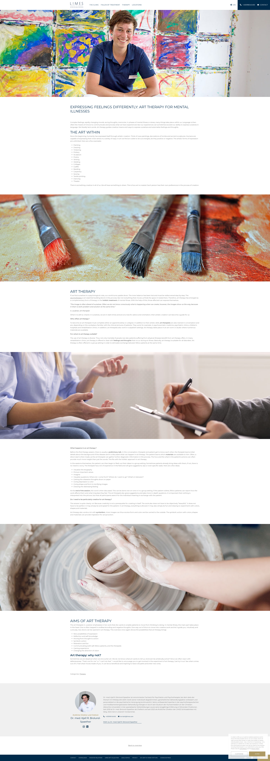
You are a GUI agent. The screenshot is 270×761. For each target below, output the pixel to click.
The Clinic (94, 5)
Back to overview (135, 745)
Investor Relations (95, 757)
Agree (257, 754)
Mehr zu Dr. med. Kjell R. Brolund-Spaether (120, 722)
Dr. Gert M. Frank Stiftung (149, 757)
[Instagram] (84, 727)
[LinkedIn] (87, 727)
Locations (137, 5)
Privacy (135, 757)
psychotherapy (76, 298)
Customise (239, 754)
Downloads (83, 757)
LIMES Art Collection (112, 757)
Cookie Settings (165, 757)
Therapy (126, 5)
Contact (73, 757)
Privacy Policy (255, 748)
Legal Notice (125, 757)
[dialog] (248, 746)
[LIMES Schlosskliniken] (76, 5)
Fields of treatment (110, 5)
